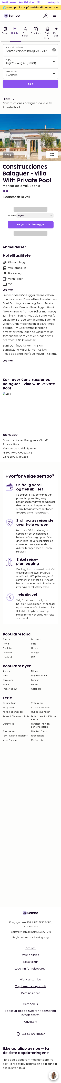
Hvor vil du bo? (14, 47)
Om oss (30, 948)
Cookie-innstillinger (33, 1034)
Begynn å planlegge (30, 225)
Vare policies (30, 955)
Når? (8, 59)
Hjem (6, 99)
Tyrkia (6, 644)
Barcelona (8, 680)
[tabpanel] (30, 66)
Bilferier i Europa (39, 731)
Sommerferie (9, 703)
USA (33, 657)
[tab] (5, 33)
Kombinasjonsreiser (13, 712)
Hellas (34, 648)
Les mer (8, 290)
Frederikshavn (10, 689)
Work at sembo (30, 979)
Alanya (6, 671)
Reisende (11, 71)
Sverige (35, 652)
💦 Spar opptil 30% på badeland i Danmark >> (30, 7)
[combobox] (28, 51)
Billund (34, 671)
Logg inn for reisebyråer (30, 968)
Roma (6, 684)
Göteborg (36, 689)
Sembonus (30, 1004)
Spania (6, 639)
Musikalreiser (38, 740)
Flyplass (12, 215)
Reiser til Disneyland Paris (16, 716)
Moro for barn (10, 740)
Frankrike (7, 648)
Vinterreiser (37, 703)
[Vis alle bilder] (52, 154)
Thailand (7, 657)
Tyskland (7, 652)
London (35, 680)
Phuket (34, 684)
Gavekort (30, 1022)
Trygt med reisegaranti (30, 986)
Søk (30, 84)
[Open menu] (54, 15)
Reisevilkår (30, 962)
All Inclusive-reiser (40, 707)
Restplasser (9, 707)
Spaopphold (37, 736)
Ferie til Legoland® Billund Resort (44, 718)
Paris (5, 675)
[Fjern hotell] (54, 50)
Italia (33, 644)
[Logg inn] (45, 15)
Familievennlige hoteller (15, 736)
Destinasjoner (30, 993)
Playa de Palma (39, 675)
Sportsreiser (9, 731)
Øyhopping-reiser (40, 712)
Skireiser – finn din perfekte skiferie (40, 725)
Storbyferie (8, 724)
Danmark (36, 639)
